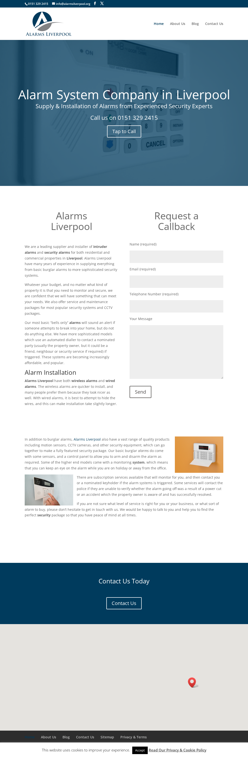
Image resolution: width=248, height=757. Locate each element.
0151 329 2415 (138, 118)
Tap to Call (124, 131)
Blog (195, 24)
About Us (177, 24)
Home (159, 24)
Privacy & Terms (133, 737)
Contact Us (214, 24)
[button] (193, 682)
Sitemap (107, 737)
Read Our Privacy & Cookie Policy (177, 750)
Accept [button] (140, 750)
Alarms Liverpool (71, 221)
